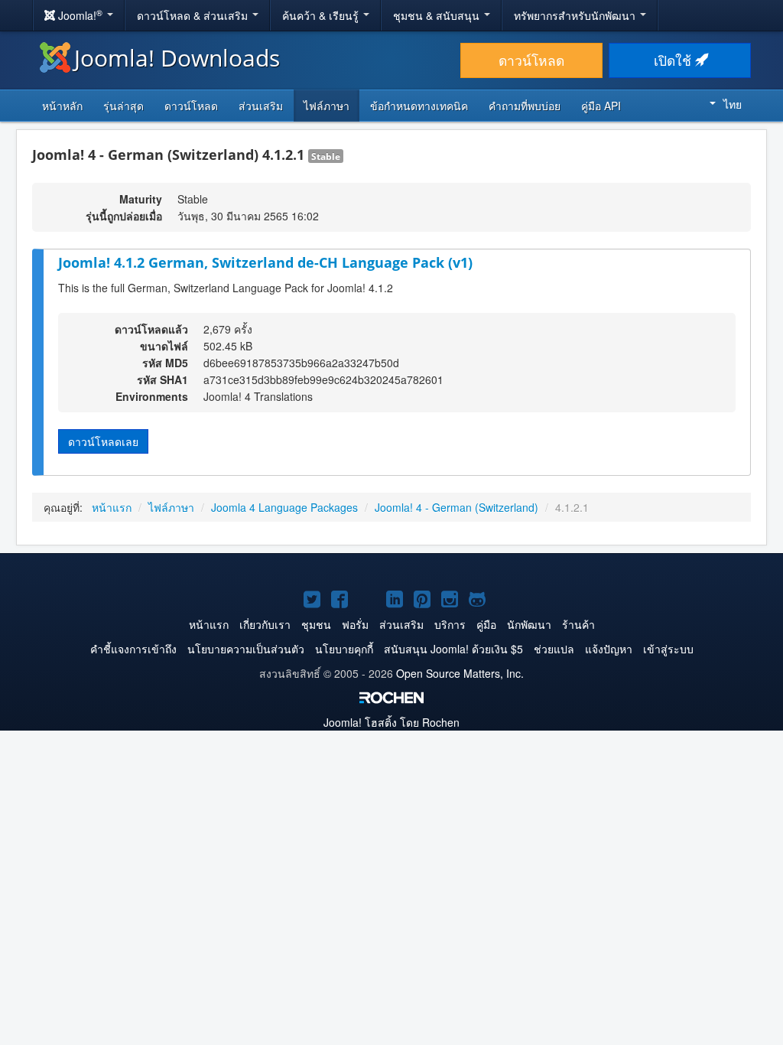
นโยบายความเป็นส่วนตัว (245, 648)
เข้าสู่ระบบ (668, 648)
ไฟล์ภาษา (326, 105)
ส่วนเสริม (261, 105)
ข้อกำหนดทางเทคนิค (419, 105)
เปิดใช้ (674, 60)
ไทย (732, 104)
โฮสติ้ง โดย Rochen (391, 722)
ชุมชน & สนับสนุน (437, 15)
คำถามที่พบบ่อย (524, 105)
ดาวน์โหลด (531, 60)
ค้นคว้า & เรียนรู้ (322, 15)
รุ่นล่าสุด (123, 105)
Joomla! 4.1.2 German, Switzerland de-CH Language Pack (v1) (265, 262)
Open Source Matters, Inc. (460, 673)
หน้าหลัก (62, 105)
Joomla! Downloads (177, 57)
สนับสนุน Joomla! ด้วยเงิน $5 (453, 648)
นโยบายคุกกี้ (344, 648)
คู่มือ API (601, 105)
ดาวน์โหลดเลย (103, 441)
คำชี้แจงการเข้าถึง (133, 648)
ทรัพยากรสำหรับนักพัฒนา (576, 15)
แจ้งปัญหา (608, 648)
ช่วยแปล (554, 648)
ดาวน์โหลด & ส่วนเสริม (194, 15)
